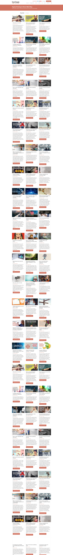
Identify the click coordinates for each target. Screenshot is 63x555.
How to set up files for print (44, 218)
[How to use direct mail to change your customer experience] (45, 256)
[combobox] (31, 13)
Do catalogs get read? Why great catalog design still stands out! (18, 545)
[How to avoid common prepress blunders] (18, 103)
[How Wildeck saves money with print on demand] (45, 103)
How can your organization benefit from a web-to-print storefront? (17, 66)
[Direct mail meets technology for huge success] (31, 39)
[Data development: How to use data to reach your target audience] (31, 191)
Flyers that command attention (44, 129)
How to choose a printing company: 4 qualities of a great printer (44, 153)
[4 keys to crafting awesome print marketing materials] (31, 169)
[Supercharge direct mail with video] (18, 256)
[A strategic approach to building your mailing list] (18, 39)
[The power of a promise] (18, 18)
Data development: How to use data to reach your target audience (31, 196)
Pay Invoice (48, 1)
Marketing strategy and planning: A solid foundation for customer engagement (18, 329)
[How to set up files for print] (45, 213)
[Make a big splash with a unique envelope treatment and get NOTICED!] (18, 147)
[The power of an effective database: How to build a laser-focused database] (18, 345)
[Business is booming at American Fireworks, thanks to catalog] (31, 213)
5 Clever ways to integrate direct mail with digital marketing (17, 196)
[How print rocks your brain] (18, 278)
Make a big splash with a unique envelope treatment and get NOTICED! (18, 153)
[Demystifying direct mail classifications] (31, 103)
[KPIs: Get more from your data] (31, 301)
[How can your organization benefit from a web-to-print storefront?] (18, 60)
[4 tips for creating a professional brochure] (18, 169)
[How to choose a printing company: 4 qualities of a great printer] (45, 147)
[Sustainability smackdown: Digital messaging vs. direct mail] (31, 256)
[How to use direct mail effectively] (18, 213)
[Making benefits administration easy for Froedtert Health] (45, 191)
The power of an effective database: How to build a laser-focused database (18, 351)
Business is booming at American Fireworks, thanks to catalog (31, 219)
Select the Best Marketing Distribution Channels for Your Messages (44, 307)
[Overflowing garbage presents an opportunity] (31, 147)
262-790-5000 (35, 1)
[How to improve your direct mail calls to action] (31, 60)
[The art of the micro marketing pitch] (31, 540)
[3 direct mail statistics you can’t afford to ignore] (18, 301)
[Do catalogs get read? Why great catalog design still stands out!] (18, 540)
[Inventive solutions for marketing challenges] (45, 345)
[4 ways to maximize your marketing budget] (45, 169)
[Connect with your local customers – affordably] (31, 345)
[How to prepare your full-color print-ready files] (45, 39)
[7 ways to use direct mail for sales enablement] (45, 278)
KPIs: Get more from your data (31, 306)
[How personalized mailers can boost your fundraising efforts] (45, 60)
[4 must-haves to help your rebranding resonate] (45, 540)
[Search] (51, 3)
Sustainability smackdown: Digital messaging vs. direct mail (31, 262)
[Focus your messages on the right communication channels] (31, 323)
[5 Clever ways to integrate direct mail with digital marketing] (18, 191)
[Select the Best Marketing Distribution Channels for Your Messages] (45, 301)
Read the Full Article (17, 33)
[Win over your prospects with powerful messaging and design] (45, 323)
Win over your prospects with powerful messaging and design (44, 329)
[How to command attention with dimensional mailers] (31, 18)
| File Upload (44, 1)
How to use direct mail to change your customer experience (43, 262)
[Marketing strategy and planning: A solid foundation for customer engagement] (18, 323)
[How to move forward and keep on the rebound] (45, 18)
